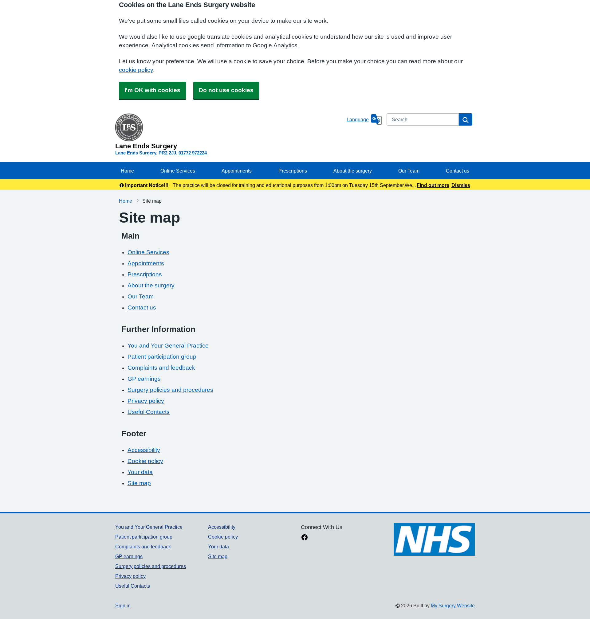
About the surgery (352, 170)
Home (127, 170)
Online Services (177, 170)
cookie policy (136, 70)
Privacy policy (146, 401)
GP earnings (144, 379)
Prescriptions (292, 170)
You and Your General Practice (168, 345)
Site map (139, 483)
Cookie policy (145, 461)
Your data (140, 472)
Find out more (433, 185)
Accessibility (144, 450)
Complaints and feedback (161, 368)
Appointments (237, 170)
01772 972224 (193, 152)
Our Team (408, 170)
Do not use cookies (226, 90)
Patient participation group (162, 357)
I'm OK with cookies (152, 90)
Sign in (123, 605)
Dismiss (460, 185)
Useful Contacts (149, 412)
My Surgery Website (453, 605)
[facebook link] (304, 538)
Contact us (457, 170)
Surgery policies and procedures (170, 390)
